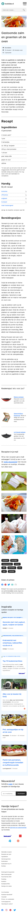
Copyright (3, 896)
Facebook (2, 585)
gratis (10, 784)
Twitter (9, 585)
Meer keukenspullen (6, 874)
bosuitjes (14, 560)
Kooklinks (3, 881)
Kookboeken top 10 (6, 863)
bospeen (5, 560)
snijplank (4, 198)
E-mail (12, 585)
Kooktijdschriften (5, 883)
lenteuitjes (12, 567)
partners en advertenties (18, 827)
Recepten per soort (6, 854)
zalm (4, 571)
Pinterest (5, 585)
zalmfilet (11, 571)
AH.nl (10, 841)
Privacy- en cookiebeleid (7, 899)
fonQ (18, 841)
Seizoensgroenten (6, 859)
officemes (4, 195)
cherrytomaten (7, 564)
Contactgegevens (5, 901)
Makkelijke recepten (6, 852)
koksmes (4, 191)
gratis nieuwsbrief (10, 462)
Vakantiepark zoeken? (7, 904)
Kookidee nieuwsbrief (6, 894)
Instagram (6, 910)
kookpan (4, 202)
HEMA (20, 836)
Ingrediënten (4, 856)
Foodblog (3, 879)
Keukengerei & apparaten (7, 872)
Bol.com (8, 836)
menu (24, 5)
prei (20, 567)
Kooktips (3, 866)
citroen (17, 564)
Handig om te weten (6, 886)
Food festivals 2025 (6, 876)
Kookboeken (4, 861)
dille (4, 567)
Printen (16, 585)
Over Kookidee (5, 892)
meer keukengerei (7, 205)
